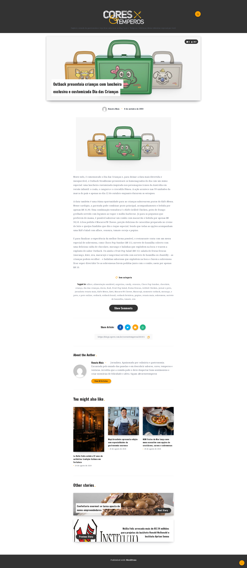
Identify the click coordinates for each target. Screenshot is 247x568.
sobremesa (160, 295)
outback (97, 295)
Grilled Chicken (149, 288)
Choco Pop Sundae (150, 284)
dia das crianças (91, 288)
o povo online (85, 295)
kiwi (111, 291)
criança (79, 288)
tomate (127, 299)
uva (134, 299)
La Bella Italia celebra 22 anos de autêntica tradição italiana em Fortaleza (88, 459)
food (109, 288)
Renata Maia (97, 362)
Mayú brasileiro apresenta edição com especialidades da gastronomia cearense (123, 442)
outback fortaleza (125, 295)
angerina (120, 284)
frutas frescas (134, 288)
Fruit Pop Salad (119, 288)
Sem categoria (125, 277)
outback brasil (109, 295)
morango (165, 291)
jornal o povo (165, 288)
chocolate (164, 284)
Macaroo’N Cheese (123, 291)
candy (128, 284)
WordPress (131, 560)
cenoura (136, 284)
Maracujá (137, 291)
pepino (138, 295)
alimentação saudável (104, 284)
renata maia (148, 295)
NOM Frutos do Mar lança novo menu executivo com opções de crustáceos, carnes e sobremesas (157, 442)
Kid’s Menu (102, 291)
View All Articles (101, 381)
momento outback (151, 291)
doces (103, 288)
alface (89, 284)
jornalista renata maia (85, 291)
